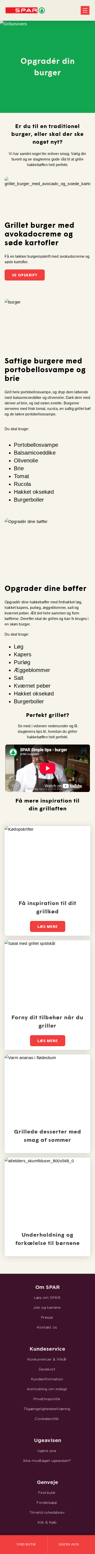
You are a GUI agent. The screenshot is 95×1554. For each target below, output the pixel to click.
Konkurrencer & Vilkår (47, 1359)
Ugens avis (46, 1451)
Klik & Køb (46, 1522)
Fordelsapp (46, 1502)
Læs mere (47, 926)
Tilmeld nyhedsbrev (47, 1512)
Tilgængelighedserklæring (47, 1409)
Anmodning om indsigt (47, 1389)
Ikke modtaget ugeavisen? (47, 1461)
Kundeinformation (47, 1379)
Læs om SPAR (47, 1298)
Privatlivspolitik (46, 1399)
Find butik (47, 1493)
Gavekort (47, 1369)
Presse (47, 1317)
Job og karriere (47, 1307)
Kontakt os (47, 1327)
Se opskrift (24, 275)
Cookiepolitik (47, 1419)
